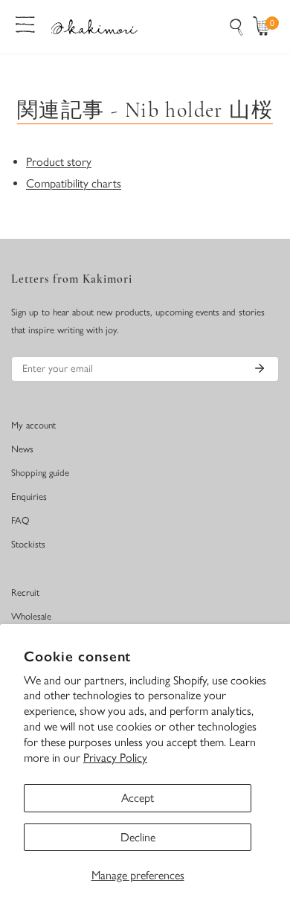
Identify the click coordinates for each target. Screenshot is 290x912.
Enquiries (29, 496)
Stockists (28, 544)
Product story (58, 162)
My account (33, 425)
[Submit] (259, 368)
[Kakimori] (94, 26)
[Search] (236, 27)
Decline (137, 837)
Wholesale (31, 616)
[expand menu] (25, 23)
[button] (265, 27)
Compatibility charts (73, 183)
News (22, 449)
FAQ (20, 520)
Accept (137, 798)
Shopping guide (40, 472)
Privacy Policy (115, 758)
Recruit (25, 592)
